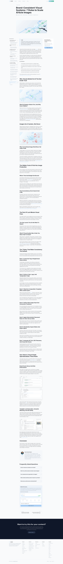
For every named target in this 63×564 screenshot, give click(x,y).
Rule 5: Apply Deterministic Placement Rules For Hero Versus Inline (13, 74)
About (43, 543)
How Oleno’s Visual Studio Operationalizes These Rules (13, 82)
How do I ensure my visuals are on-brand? (28, 467)
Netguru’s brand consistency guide (36, 203)
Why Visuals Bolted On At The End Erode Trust (13, 40)
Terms (50, 561)
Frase (49, 552)
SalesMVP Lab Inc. (15, 561)
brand (31, 292)
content (36, 49)
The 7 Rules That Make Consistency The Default (13, 63)
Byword (49, 548)
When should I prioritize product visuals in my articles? (30, 477)
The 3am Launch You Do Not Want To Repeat (13, 58)
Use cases (30, 550)
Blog (35, 546)
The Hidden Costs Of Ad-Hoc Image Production (13, 49)
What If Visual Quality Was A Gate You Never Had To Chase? (14, 60)
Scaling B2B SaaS (31, 544)
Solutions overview (31, 543)
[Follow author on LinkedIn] (22, 455)
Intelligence (23, 544)
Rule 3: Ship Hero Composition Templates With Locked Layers (14, 69)
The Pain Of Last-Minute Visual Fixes (13, 56)
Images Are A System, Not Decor (13, 45)
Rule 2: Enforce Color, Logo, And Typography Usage (14, 67)
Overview (23, 543)
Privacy (48, 561)
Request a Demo (31, 505)
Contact (43, 544)
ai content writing (30, 179)
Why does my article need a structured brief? (29, 481)
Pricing (23, 553)
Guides (36, 543)
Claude (49, 544)
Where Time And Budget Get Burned (13, 52)
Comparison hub (51, 543)
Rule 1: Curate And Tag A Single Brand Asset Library (14, 65)
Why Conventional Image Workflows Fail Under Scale (13, 47)
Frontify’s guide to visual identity (31, 119)
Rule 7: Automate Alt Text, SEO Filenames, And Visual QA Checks (14, 79)
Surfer (49, 556)
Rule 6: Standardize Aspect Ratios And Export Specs (13, 76)
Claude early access (24, 550)
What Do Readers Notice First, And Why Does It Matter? (14, 43)
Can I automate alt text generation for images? (29, 474)
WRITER (49, 553)
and (26, 402)
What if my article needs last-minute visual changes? (30, 470)
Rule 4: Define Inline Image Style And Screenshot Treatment (14, 71)
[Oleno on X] (53, 561)
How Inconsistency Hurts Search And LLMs (13, 54)
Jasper (49, 549)
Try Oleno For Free (24, 437)
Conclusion (11, 84)
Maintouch (50, 557)
